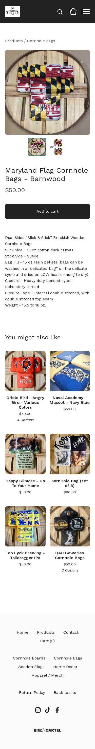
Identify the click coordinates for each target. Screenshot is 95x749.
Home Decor (65, 666)
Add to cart (47, 211)
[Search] (60, 11)
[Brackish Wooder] (12, 11)
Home (22, 632)
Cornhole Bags (41, 40)
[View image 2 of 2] (58, 147)
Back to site (65, 692)
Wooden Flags (31, 666)
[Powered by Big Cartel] (47, 730)
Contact (71, 632)
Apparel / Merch (48, 675)
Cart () (47, 640)
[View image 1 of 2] (37, 147)
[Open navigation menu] (86, 11)
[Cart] (73, 11)
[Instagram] (38, 710)
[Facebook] (57, 710)
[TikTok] (47, 710)
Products (14, 40)
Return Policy (32, 692)
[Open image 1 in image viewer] (47, 92)
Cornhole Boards (29, 658)
